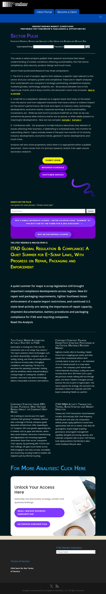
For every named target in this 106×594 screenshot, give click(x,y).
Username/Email (25, 46)
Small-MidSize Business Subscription (32, 512)
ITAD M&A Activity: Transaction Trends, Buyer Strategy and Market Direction (74, 406)
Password (59, 46)
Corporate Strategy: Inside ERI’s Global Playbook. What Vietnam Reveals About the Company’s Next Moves (29, 408)
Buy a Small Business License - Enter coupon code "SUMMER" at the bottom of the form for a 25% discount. (53, 222)
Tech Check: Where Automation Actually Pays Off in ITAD (27, 341)
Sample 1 (66, 120)
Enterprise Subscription (32, 524)
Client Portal (44, 12)
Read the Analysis (22, 322)
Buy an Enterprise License (53, 234)
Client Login (53, 160)
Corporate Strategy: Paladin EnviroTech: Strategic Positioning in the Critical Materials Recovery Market (74, 344)
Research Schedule (53, 167)
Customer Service (53, 174)
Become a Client (67, 12)
